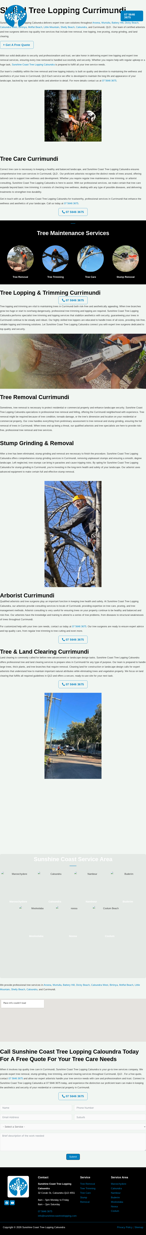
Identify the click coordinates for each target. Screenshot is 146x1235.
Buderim (128, 901)
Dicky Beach (83, 985)
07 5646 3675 (109, 80)
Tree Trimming (87, 1188)
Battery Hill (69, 985)
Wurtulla (57, 985)
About (96, 10)
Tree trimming (55, 277)
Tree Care (85, 1193)
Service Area (76, 10)
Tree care (90, 277)
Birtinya (114, 985)
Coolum (109, 936)
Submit (73, 1157)
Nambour (91, 901)
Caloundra (54, 901)
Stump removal (126, 277)
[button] (61, 11)
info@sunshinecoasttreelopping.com (57, 1215)
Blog (39, 20)
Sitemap (138, 1227)
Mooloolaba (36, 936)
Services (54, 10)
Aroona (47, 985)
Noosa (73, 936)
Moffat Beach (126, 985)
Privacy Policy (124, 1227)
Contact (110, 10)
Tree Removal (87, 1184)
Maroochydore (18, 901)
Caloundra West (99, 985)
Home (40, 10)
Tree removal (20, 277)
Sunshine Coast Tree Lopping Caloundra (33, 64)
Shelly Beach (18, 989)
